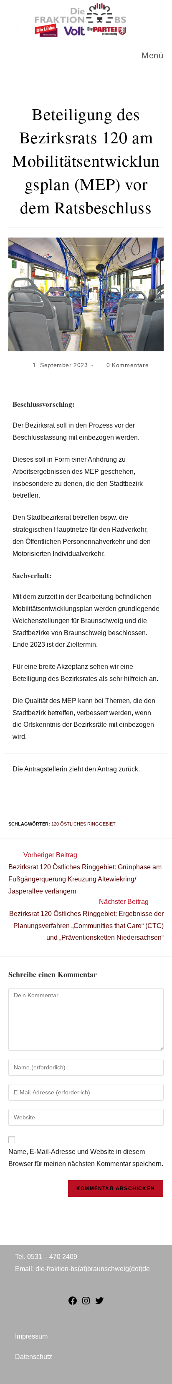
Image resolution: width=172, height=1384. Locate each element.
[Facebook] (73, 1303)
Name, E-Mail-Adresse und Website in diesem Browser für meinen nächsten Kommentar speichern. (85, 1157)
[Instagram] (86, 1303)
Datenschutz (33, 1356)
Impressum (31, 1336)
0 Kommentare (127, 365)
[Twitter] (99, 1303)
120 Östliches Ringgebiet (83, 823)
